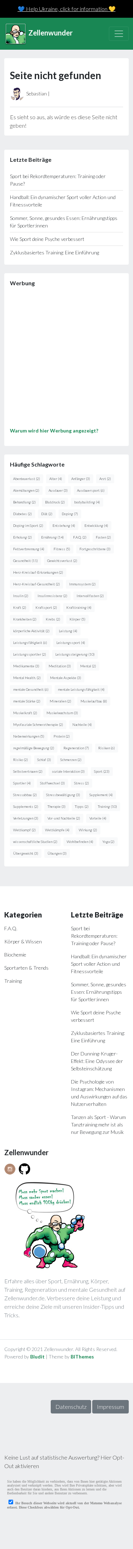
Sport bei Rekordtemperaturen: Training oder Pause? (94, 935)
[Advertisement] (66, 359)
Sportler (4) (22, 783)
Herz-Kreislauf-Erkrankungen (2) (38, 572)
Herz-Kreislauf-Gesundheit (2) (36, 584)
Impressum (110, 1406)
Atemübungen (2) (26, 490)
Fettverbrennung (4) (28, 549)
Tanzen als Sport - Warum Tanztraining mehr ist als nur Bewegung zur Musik (98, 1124)
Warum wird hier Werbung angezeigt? (54, 431)
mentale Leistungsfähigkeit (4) (81, 689)
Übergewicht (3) (25, 853)
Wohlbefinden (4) (80, 841)
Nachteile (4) (82, 724)
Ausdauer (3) (58, 490)
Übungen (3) (57, 853)
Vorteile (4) (97, 818)
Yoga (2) (108, 841)
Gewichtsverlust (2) (62, 560)
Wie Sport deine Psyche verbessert (47, 239)
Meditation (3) (60, 666)
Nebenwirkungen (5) (28, 736)
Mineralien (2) (60, 701)
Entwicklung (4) (96, 525)
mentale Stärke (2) (26, 701)
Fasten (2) (103, 537)
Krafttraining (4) (79, 607)
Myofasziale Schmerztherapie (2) (38, 724)
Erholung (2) (22, 537)
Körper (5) (77, 619)
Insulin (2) (20, 596)
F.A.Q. (10, 928)
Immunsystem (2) (82, 584)
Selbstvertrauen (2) (28, 771)
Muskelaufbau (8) (94, 701)
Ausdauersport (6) (91, 490)
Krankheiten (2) (25, 619)
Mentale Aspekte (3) (65, 678)
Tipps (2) (82, 806)
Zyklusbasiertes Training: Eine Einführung (54, 252)
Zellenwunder (50, 32)
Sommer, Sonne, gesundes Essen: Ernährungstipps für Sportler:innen (98, 991)
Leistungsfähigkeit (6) (30, 642)
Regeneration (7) (76, 748)
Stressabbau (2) (25, 795)
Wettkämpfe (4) (57, 830)
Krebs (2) (53, 619)
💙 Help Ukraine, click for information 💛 (67, 8)
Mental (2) (88, 666)
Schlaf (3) (44, 759)
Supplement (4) (101, 795)
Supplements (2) (25, 806)
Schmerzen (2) (71, 759)
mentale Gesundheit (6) (31, 689)
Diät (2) (46, 514)
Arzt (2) (105, 478)
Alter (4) (55, 478)
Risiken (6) (106, 748)
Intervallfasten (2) (90, 596)
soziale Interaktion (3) (68, 771)
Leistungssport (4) (70, 642)
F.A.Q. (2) (80, 537)
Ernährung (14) (52, 537)
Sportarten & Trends (26, 968)
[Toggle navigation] (119, 34)
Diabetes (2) (22, 514)
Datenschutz (71, 1406)
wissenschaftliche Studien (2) (35, 841)
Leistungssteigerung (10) (75, 654)
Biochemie (15, 955)
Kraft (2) (19, 607)
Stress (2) (81, 783)
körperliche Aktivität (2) (31, 631)
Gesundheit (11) (25, 560)
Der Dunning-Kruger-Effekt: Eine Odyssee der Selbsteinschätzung (97, 1061)
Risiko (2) (20, 759)
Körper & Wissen (23, 941)
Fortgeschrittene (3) (95, 549)
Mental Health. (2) (27, 678)
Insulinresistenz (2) (52, 596)
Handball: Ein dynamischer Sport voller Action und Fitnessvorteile (99, 963)
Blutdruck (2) (55, 502)
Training (13, 981)
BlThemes (82, 1357)
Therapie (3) (57, 806)
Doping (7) (70, 514)
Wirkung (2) (88, 830)
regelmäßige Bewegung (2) (33, 748)
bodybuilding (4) (87, 502)
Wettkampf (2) (24, 830)
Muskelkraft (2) (25, 713)
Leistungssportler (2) (29, 654)
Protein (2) (62, 736)
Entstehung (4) (63, 525)
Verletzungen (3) (25, 818)
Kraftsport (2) (46, 607)
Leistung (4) (68, 631)
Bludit (37, 1357)
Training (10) (107, 806)
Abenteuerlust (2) (26, 478)
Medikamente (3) (26, 666)
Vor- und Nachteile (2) (64, 818)
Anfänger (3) (80, 478)
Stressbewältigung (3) (63, 795)
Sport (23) (102, 771)
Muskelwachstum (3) (62, 713)
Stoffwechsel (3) (52, 783)
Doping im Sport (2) (28, 525)
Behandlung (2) (24, 502)
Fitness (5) (62, 549)
